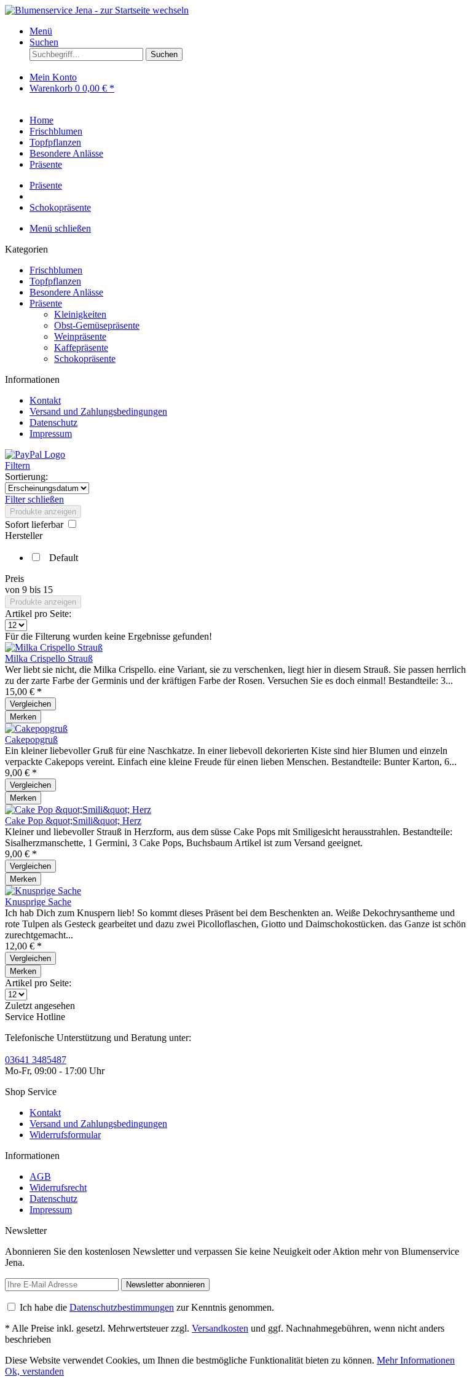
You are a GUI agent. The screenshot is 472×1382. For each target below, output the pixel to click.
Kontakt (45, 400)
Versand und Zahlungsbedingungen (98, 411)
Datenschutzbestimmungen (121, 1307)
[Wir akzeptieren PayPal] (35, 454)
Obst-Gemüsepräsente (97, 325)
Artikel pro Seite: (38, 613)
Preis (14, 578)
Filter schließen (34, 499)
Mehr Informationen (416, 1360)
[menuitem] (248, 31)
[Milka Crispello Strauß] (54, 647)
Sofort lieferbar (35, 524)
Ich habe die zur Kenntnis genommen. (147, 1307)
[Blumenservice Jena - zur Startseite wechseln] (97, 10)
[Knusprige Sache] (43, 890)
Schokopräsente (85, 358)
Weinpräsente (80, 336)
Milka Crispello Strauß (49, 658)
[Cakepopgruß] (36, 728)
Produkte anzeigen (43, 511)
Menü (41, 31)
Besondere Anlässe (66, 292)
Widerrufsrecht (58, 1187)
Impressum (51, 433)
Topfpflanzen (55, 281)
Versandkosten (220, 1328)
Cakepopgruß (31, 739)
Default (63, 557)
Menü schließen (60, 228)
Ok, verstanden (34, 1371)
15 (48, 589)
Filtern (17, 465)
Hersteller (23, 535)
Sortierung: (26, 476)
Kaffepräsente (81, 347)
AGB (40, 1176)
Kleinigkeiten (80, 314)
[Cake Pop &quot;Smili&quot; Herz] (78, 809)
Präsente (46, 303)
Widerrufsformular (65, 1134)
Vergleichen (30, 704)
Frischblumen (56, 270)
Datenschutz (53, 422)
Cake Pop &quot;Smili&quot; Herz (73, 820)
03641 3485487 (35, 1059)
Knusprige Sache (38, 902)
